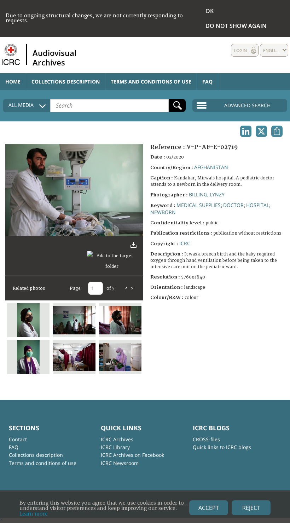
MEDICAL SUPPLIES (198, 205)
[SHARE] (277, 131)
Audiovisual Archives (54, 57)
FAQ (207, 81)
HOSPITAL (257, 205)
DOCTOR (233, 205)
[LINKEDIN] (245, 131)
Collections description (65, 81)
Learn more (33, 514)
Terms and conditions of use (151, 81)
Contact (18, 439)
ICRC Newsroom (120, 463)
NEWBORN (163, 212)
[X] (261, 131)
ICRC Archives (117, 439)
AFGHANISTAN (211, 167)
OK (209, 11)
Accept (208, 508)
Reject (251, 508)
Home (13, 81)
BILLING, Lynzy (207, 194)
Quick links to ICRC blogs (222, 447)
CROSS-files (206, 439)
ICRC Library (115, 447)
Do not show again (236, 26)
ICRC (184, 243)
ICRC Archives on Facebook (132, 455)
